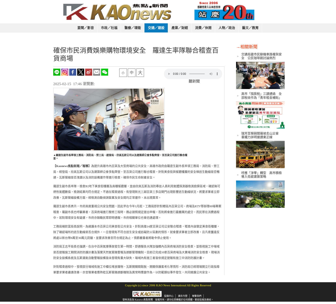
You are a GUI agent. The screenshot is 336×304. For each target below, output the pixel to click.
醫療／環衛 (132, 28)
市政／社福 (109, 28)
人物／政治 (227, 28)
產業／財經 (180, 28)
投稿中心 (168, 296)
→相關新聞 (246, 46)
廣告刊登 (182, 296)
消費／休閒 (203, 28)
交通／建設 (156, 28)
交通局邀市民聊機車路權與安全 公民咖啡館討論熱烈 (261, 56)
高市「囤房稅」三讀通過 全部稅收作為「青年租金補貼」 (261, 95)
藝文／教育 (250, 28)
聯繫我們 (196, 296)
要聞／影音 (85, 28)
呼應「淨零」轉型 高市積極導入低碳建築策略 (261, 174)
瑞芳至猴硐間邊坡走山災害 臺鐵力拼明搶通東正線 (261, 135)
